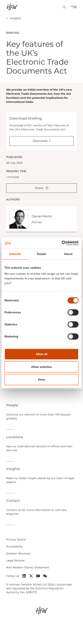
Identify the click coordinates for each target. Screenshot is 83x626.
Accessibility (14, 546)
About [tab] (68, 254)
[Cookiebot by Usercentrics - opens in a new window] (62, 243)
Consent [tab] (15, 254)
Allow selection (41, 366)
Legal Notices (15, 560)
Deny (41, 379)
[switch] (73, 312)
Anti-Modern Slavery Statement (27, 567)
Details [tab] (41, 254)
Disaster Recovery (18, 553)
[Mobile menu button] (74, 7)
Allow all (41, 354)
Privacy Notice (16, 539)
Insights (15, 18)
